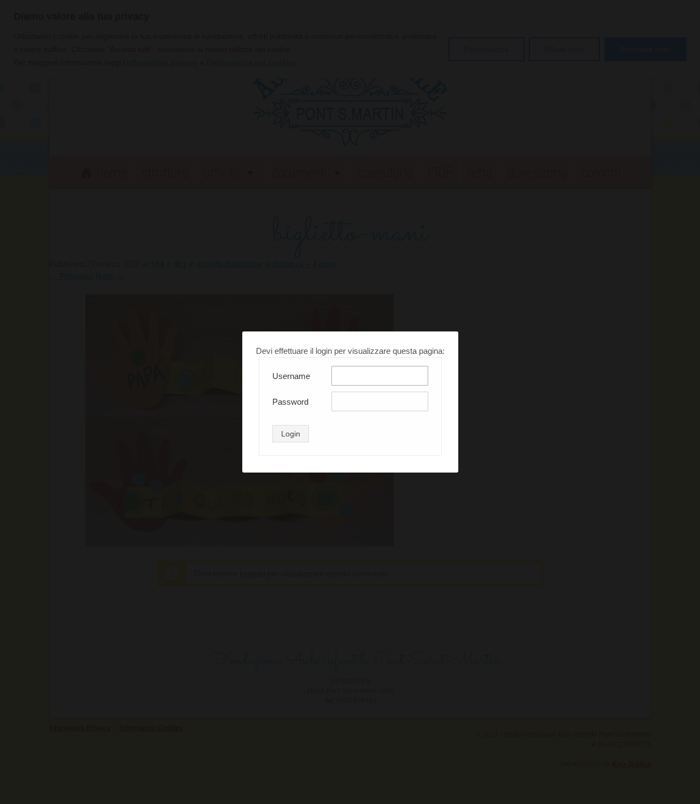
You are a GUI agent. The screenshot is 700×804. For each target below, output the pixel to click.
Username (291, 376)
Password (290, 401)
